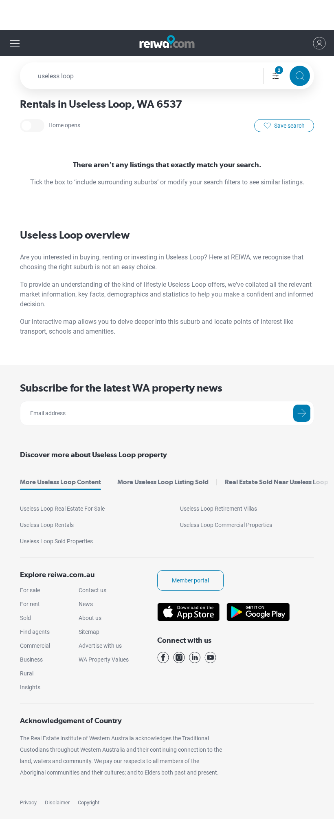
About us (90, 618)
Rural (26, 673)
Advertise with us (100, 645)
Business (31, 659)
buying (89, 257)
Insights (30, 687)
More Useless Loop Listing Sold (163, 482)
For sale (30, 590)
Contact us (92, 590)
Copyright (88, 802)
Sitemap (89, 632)
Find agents (35, 632)
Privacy (28, 802)
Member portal (190, 580)
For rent (30, 604)
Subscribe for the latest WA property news (121, 387)
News (86, 604)
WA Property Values (104, 659)
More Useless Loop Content (60, 482)
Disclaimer (57, 802)
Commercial (35, 645)
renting (113, 257)
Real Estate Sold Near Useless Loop (276, 482)
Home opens (32, 125)
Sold (25, 618)
